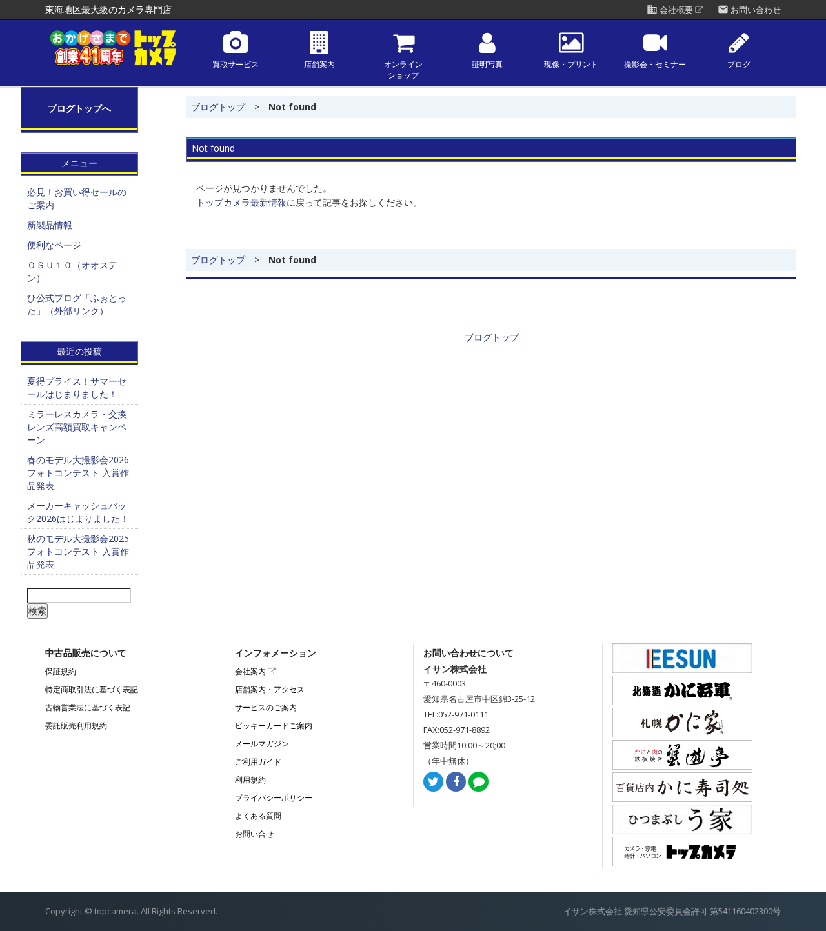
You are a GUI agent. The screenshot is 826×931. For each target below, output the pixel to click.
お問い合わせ (749, 10)
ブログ (738, 64)
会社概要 (671, 10)
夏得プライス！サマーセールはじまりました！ (76, 387)
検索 (37, 611)
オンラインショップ (403, 70)
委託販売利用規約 (76, 725)
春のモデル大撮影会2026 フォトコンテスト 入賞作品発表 (82, 473)
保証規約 (60, 671)
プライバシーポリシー (273, 797)
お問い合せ (254, 833)
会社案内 (251, 671)
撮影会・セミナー (655, 64)
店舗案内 (319, 64)
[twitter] (433, 782)
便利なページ (54, 245)
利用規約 (250, 779)
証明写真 (487, 64)
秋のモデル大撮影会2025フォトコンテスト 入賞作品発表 (78, 551)
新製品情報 (49, 225)
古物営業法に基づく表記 (87, 707)
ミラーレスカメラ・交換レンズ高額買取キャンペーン (76, 427)
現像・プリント (571, 64)
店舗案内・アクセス (270, 689)
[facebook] (456, 782)
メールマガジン (262, 743)
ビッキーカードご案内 (273, 725)
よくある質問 (258, 815)
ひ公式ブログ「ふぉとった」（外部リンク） (76, 304)
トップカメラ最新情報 (241, 202)
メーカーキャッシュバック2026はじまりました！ (78, 512)
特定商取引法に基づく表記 (91, 689)
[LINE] (478, 782)
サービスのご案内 (266, 707)
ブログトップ (218, 107)
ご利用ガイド (258, 761)
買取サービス (235, 64)
